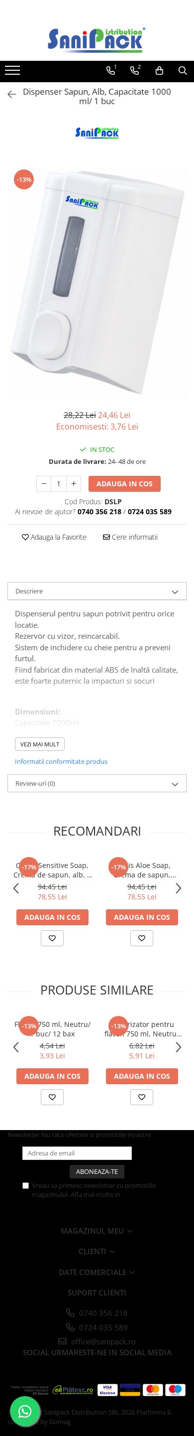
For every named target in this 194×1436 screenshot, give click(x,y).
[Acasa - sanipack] (97, 39)
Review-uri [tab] (35, 783)
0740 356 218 (102, 1313)
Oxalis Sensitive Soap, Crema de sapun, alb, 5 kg (52, 870)
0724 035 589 (102, 1327)
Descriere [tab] (29, 590)
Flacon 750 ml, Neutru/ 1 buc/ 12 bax (52, 1028)
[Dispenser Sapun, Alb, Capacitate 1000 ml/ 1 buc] (97, 284)
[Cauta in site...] (183, 71)
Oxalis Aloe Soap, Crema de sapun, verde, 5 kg (142, 870)
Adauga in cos (125, 483)
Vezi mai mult (39, 744)
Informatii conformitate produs (61, 761)
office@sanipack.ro (102, 1341)
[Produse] (13, 73)
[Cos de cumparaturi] (159, 71)
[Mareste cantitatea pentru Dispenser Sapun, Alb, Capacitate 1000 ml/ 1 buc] (73, 484)
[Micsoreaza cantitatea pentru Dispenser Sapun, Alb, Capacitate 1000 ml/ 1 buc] (43, 484)
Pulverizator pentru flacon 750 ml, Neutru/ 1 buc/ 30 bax (141, 1028)
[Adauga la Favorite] (52, 938)
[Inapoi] (7, 94)
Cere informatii (134, 537)
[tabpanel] (97, 284)
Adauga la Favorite (58, 537)
